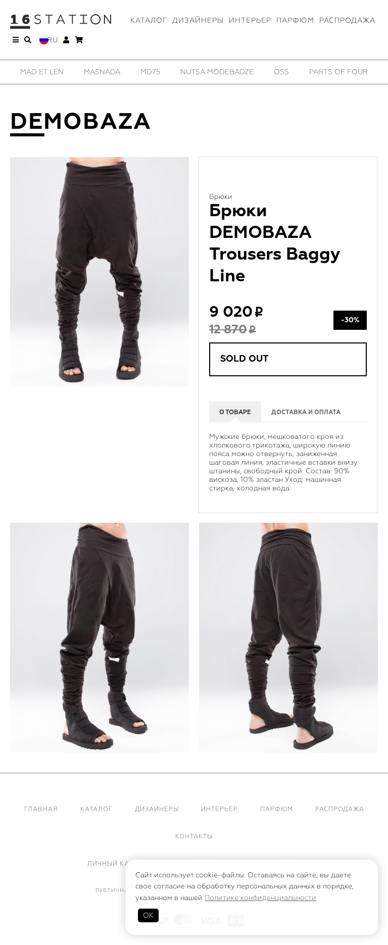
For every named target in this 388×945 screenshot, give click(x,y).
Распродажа (347, 20)
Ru (52, 40)
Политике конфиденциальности (260, 897)
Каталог (148, 20)
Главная (41, 809)
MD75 (150, 72)
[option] (42, 72)
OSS (281, 72)
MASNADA (102, 72)
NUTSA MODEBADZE (217, 72)
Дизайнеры (198, 20)
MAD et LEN (42, 72)
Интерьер (250, 20)
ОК (148, 915)
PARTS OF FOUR (338, 72)
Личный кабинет (120, 864)
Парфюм (295, 20)
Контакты (194, 836)
